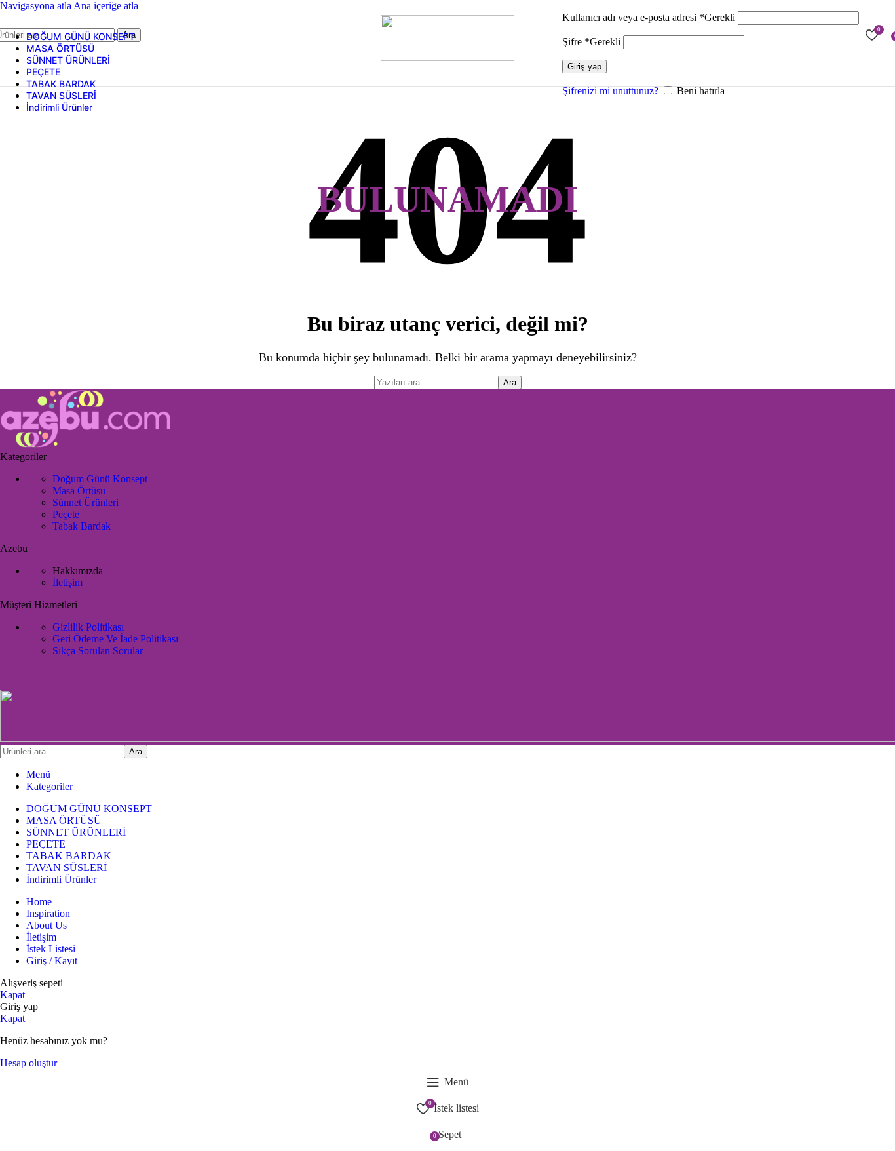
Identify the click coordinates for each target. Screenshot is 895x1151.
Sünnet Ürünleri (85, 502)
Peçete (65, 514)
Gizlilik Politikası (88, 627)
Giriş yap (584, 66)
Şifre (591, 41)
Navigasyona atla (36, 5)
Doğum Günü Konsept (99, 478)
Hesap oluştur (28, 1062)
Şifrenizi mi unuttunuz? (610, 90)
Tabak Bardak (81, 526)
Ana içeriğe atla (105, 5)
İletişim (67, 582)
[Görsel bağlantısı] (86, 444)
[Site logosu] (447, 57)
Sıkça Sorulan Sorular (97, 650)
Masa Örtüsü (78, 490)
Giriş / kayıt (51, 960)
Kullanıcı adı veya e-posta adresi (648, 17)
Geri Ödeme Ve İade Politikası (115, 638)
